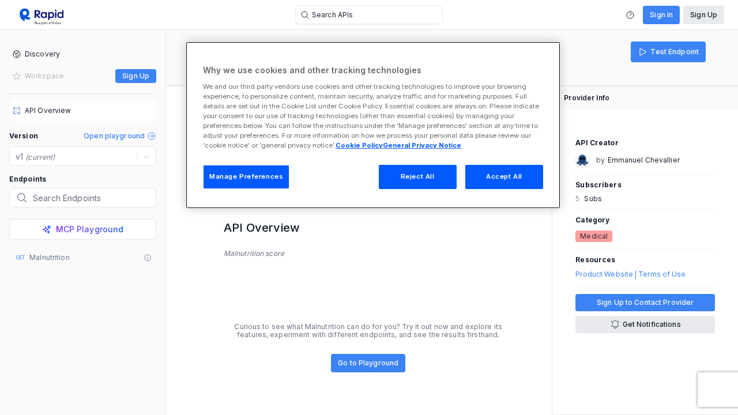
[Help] (630, 15)
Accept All (504, 176)
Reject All (418, 176)
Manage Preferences (246, 176)
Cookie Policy (359, 145)
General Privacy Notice (422, 145)
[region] (373, 125)
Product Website (604, 274)
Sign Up (703, 14)
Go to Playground (368, 363)
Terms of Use (662, 274)
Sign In (661, 14)
